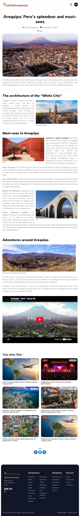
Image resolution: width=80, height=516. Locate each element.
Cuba (30, 496)
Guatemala (43, 477)
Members (55, 485)
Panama (42, 488)
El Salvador (32, 499)
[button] (76, 4)
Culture (68, 482)
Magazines (55, 480)
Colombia (31, 490)
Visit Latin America (11, 477)
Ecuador (31, 501)
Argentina (31, 477)
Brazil (30, 485)
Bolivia (30, 482)
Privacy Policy (61, 513)
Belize (30, 480)
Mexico (42, 482)
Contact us (55, 488)
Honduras (43, 480)
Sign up (54, 490)
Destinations (70, 480)
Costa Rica (31, 493)
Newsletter (56, 482)
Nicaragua (43, 485)
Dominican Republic (43, 494)
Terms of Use (72, 513)
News (68, 477)
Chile (30, 488)
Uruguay (42, 498)
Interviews (69, 485)
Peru (41, 31)
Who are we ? (57, 477)
